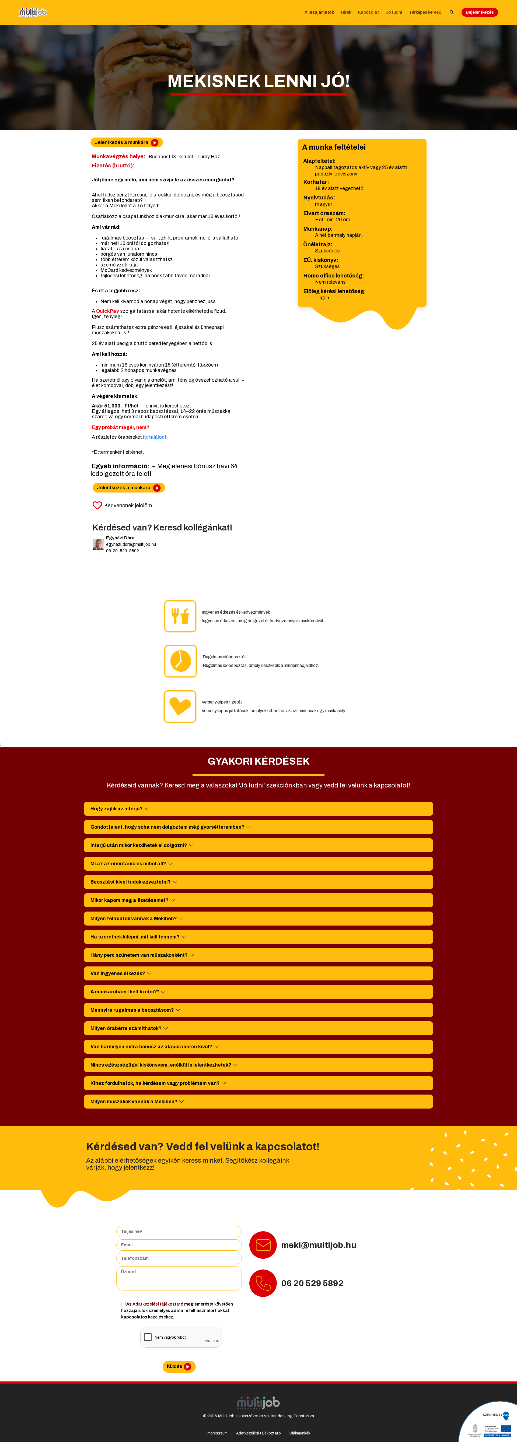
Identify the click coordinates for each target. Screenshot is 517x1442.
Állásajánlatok (319, 12)
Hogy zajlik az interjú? (116, 808)
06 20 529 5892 (312, 1283)
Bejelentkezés (480, 12)
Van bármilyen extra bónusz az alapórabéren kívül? (151, 1046)
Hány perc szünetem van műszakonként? (139, 955)
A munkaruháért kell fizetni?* (124, 991)
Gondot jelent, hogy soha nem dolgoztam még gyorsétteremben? (167, 827)
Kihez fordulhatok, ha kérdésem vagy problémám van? (155, 1083)
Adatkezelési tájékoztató (158, 1304)
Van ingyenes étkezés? (117, 973)
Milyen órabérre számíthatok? (126, 1028)
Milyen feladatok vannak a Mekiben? (133, 918)
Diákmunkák (299, 1433)
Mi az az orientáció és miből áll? (128, 863)
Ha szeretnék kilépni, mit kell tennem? (135, 937)
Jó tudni (394, 12)
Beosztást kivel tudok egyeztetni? (130, 882)
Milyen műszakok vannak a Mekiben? (133, 1101)
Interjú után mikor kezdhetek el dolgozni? (138, 845)
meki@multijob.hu (319, 1245)
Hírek (346, 12)
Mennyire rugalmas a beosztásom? (132, 1010)
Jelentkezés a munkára (122, 142)
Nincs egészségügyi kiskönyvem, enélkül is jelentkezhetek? (160, 1065)
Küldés (174, 1366)
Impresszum (217, 1433)
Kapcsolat (368, 12)
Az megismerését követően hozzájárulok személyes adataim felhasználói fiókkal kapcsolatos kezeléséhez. (177, 1310)
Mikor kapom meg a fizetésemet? (129, 900)
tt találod (154, 437)
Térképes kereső (425, 12)
